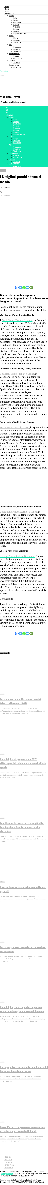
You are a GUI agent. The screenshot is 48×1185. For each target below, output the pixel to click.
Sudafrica (17, 42)
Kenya (15, 38)
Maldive (16, 49)
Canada (16, 56)
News (6, 9)
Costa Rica (17, 58)
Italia (15, 18)
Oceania (12, 60)
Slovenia (16, 27)
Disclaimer (8, 1162)
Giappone (17, 47)
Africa (11, 36)
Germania (17, 22)
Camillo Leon (5, 196)
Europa (11, 16)
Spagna (16, 29)
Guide (6, 11)
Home (6, 7)
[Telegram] (27, 287)
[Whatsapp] (24, 287)
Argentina (17, 67)
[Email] (31, 287)
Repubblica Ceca (19, 33)
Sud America (14, 65)
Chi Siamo (7, 1157)
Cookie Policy (8, 1167)
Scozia (16, 25)
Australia (16, 63)
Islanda (16, 31)
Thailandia (17, 51)
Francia (16, 20)
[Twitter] (20, 287)
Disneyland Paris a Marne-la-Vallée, (19, 511)
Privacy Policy (9, 1164)
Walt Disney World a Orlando (17, 320)
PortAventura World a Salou (14, 427)
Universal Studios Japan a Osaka (17, 373)
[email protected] (6, 1174)
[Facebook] (17, 287)
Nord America (14, 54)
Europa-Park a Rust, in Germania (17, 556)
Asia (10, 45)
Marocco (16, 40)
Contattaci (8, 1159)
